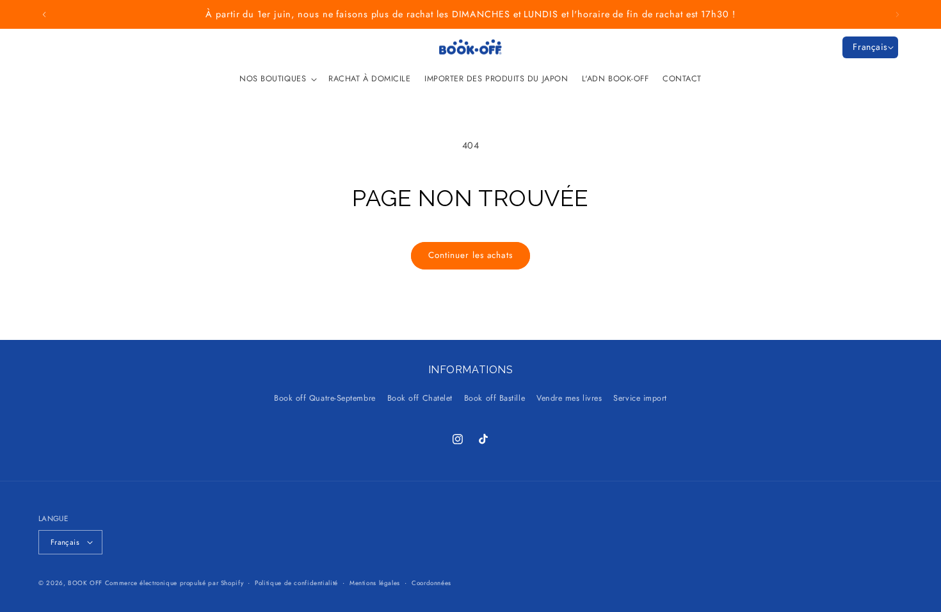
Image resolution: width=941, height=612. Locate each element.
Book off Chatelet (420, 398)
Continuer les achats (470, 255)
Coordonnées (431, 583)
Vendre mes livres (569, 398)
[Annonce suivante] (897, 15)
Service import (640, 398)
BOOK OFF (85, 583)
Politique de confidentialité (296, 583)
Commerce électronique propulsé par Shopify (174, 583)
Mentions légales (375, 583)
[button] (276, 79)
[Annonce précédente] (44, 15)
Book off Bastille (494, 398)
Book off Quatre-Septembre (325, 398)
